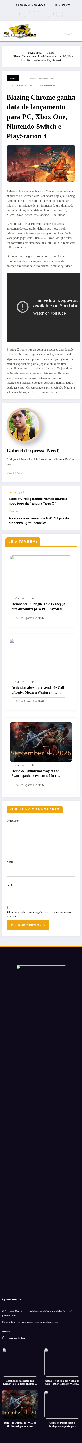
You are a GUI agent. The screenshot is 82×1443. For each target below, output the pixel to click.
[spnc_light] (78, 31)
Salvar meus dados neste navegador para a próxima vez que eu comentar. (39, 914)
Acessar (6, 1330)
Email (9, 885)
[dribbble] (41, 14)
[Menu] (56, 31)
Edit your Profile (63, 459)
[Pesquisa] (68, 31)
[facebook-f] (22, 14)
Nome (10, 861)
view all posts (15, 473)
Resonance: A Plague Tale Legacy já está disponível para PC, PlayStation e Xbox (38, 607)
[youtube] (59, 14)
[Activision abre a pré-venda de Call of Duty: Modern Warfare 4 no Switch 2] (41, 658)
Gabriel (19, 598)
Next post (14, 511)
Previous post (16, 492)
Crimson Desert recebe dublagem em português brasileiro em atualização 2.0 (62, 1424)
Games (13, 78)
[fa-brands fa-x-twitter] (32, 14)
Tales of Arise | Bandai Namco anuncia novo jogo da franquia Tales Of (38, 501)
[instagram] (50, 14)
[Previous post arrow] (72, 498)
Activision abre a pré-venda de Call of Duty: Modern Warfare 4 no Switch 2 (38, 690)
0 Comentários (47, 85)
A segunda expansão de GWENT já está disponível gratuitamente (39, 520)
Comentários (13, 820)
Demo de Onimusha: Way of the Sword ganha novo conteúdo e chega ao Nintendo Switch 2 (35, 773)
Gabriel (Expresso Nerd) (42, 78)
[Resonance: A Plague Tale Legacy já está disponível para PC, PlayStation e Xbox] (41, 574)
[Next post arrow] (72, 520)
